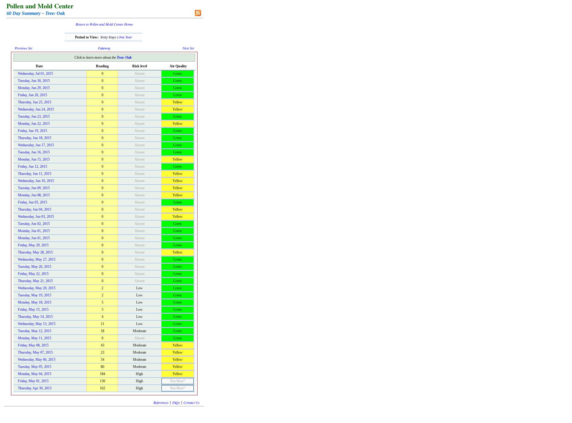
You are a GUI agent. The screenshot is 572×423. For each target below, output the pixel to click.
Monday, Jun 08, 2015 (34, 195)
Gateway (104, 48)
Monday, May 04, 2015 (34, 374)
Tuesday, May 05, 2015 (34, 367)
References (161, 402)
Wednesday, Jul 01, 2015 (35, 73)
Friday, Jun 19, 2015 (32, 131)
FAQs (176, 402)
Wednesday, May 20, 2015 (36, 288)
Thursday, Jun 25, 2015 (34, 102)
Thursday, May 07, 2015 (35, 352)
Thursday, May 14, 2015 (35, 317)
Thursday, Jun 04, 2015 (34, 209)
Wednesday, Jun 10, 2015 (36, 181)
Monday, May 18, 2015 (34, 302)
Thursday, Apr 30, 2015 (35, 388)
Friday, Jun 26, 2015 (32, 95)
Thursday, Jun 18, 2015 (34, 138)
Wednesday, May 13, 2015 (36, 324)
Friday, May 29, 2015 (33, 245)
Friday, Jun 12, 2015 (32, 166)
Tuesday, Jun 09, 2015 (34, 188)
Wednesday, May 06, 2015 (36, 359)
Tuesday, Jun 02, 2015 (34, 224)
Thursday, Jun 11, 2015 (34, 174)
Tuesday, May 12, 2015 (34, 331)
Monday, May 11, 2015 (34, 338)
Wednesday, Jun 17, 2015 (36, 145)
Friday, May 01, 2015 (33, 381)
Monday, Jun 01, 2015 (34, 231)
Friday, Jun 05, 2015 (32, 202)
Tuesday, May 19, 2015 (34, 295)
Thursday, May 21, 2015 (35, 281)
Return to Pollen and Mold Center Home (104, 24)
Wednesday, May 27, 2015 (36, 259)
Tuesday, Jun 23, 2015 (34, 116)
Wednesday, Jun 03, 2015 (36, 216)
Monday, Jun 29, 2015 (34, 88)
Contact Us (192, 402)
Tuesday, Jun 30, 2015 (34, 81)
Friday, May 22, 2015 (33, 274)
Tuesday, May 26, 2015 (34, 267)
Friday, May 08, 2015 (33, 345)
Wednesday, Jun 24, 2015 (36, 109)
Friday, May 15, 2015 (33, 309)
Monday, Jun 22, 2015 (34, 124)
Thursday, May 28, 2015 (35, 252)
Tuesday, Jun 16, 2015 (34, 152)
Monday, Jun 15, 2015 (34, 159)
